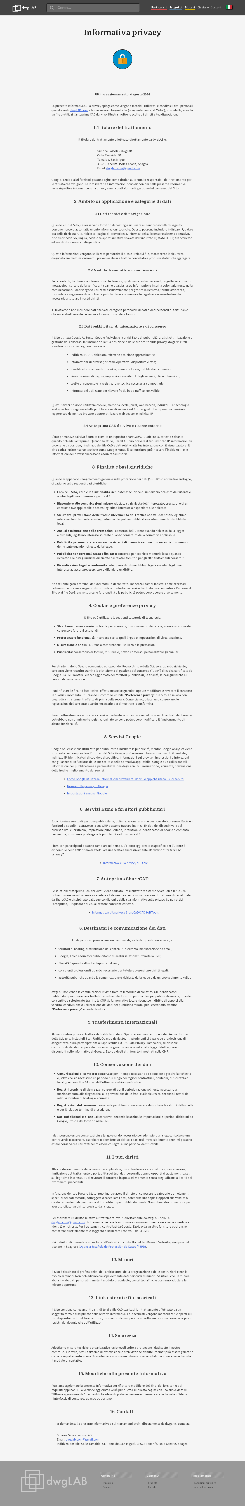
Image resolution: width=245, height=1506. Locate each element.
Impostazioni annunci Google (87, 793)
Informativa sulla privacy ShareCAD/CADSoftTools (125, 912)
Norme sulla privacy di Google (87, 786)
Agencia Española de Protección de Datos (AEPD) (113, 1246)
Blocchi (190, 7)
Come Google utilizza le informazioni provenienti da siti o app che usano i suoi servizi (125, 779)
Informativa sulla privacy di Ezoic (125, 863)
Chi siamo (203, 7)
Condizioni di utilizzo (205, 1482)
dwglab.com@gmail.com (123, 168)
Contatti (216, 7)
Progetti (175, 7)
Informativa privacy (204, 1487)
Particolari (159, 7)
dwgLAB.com (79, 110)
